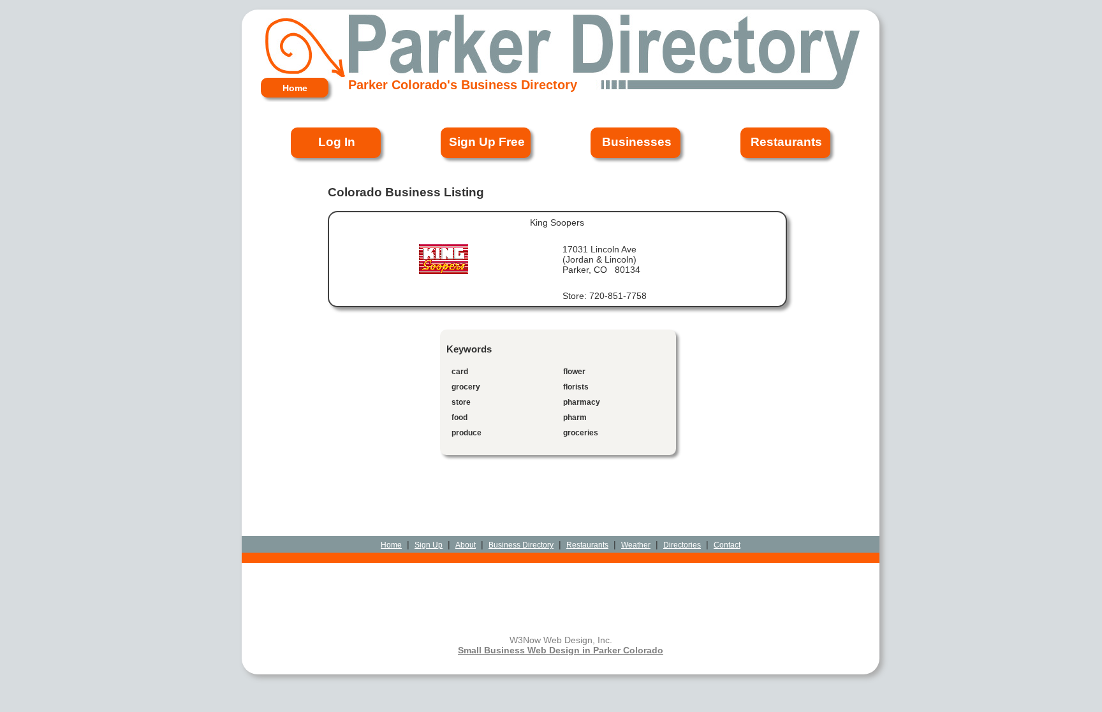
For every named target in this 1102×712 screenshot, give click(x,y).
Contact (727, 545)
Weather (635, 545)
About (465, 545)
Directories (682, 545)
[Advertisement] (560, 505)
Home (391, 545)
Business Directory (521, 545)
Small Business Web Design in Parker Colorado (560, 650)
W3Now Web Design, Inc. (561, 640)
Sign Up (429, 545)
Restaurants (587, 545)
